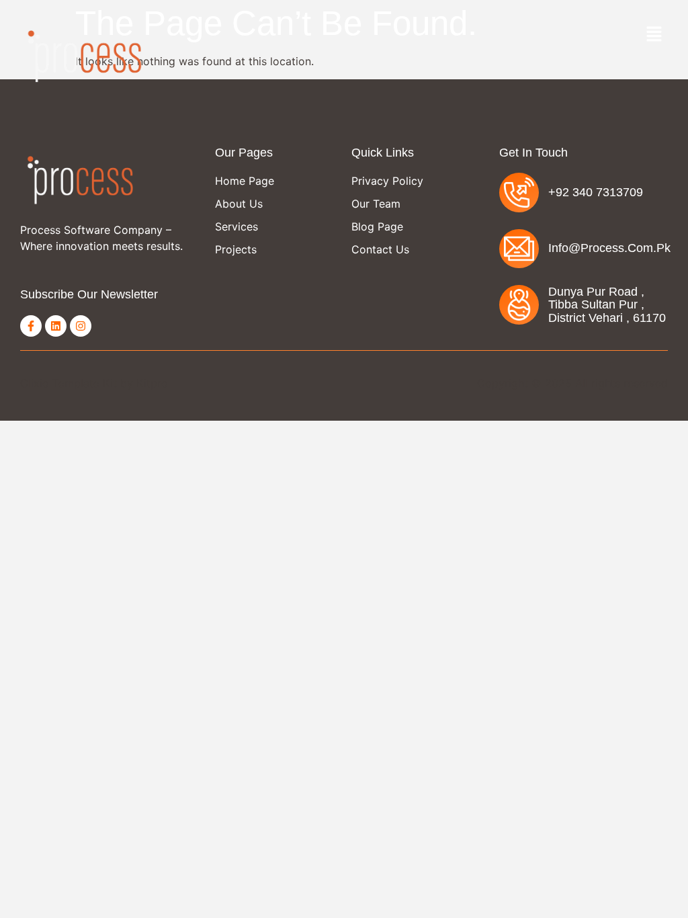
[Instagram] (80, 326)
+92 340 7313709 (595, 192)
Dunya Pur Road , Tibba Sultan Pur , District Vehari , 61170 (607, 305)
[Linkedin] (56, 326)
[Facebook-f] (31, 326)
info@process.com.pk (609, 248)
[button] (654, 34)
